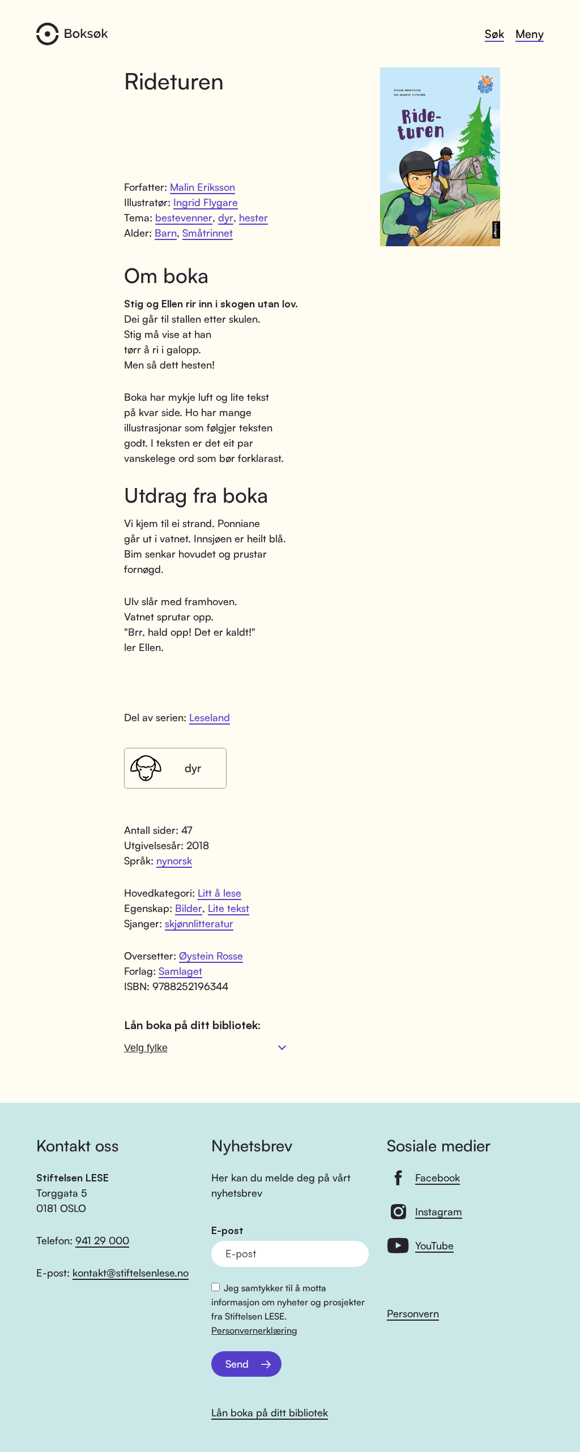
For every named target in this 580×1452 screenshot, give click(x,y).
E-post (227, 1230)
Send (237, 1363)
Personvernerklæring (254, 1330)
